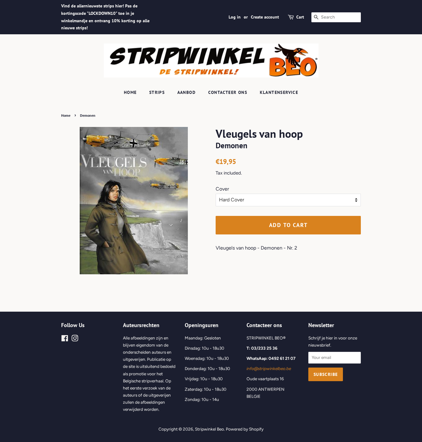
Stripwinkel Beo (209, 429)
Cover (222, 189)
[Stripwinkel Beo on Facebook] (64, 339)
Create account (265, 17)
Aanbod (186, 92)
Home (130, 92)
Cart (300, 17)
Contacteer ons (227, 92)
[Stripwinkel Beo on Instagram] (74, 339)
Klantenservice (279, 92)
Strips (157, 92)
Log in (235, 17)
